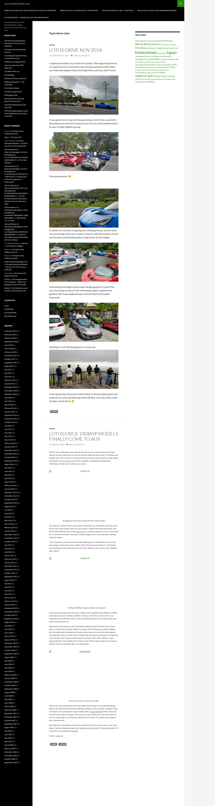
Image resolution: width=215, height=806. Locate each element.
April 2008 (8, 703)
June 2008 (8, 696)
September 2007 (10, 724)
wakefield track (140, 82)
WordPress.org (10, 316)
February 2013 (10, 527)
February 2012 (10, 559)
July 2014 (8, 468)
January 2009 (9, 678)
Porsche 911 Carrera (150, 67)
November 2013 (10, 496)
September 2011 (10, 576)
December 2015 (10, 415)
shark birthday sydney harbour (146, 73)
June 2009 (8, 664)
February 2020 (10, 338)
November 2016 (10, 391)
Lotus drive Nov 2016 (75, 50)
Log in (6, 305)
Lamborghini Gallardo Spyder (161, 56)
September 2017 (10, 362)
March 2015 (9, 440)
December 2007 (10, 713)
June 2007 (8, 734)
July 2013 (8, 510)
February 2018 (10, 352)
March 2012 (9, 555)
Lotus (52, 45)
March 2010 (9, 636)
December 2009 (10, 643)
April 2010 (8, 633)
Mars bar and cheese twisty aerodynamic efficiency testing (16, 237)
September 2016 (10, 394)
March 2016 (9, 405)
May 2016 (8, 398)
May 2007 (8, 738)
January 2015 (9, 447)
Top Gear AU (139, 79)
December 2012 (10, 534)
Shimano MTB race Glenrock (15, 78)
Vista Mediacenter (169, 79)
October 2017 (9, 359)
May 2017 (8, 373)
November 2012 (10, 538)
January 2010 (9, 640)
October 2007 (9, 720)
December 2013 (10, 492)
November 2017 (10, 355)
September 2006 (10, 762)
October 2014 (9, 457)
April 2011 (8, 594)
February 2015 (10, 443)
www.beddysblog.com (17, 3)
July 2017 (8, 370)
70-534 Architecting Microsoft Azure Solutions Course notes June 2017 (16, 113)
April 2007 (8, 741)
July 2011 (8, 584)
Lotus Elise (154, 59)
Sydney (157, 76)
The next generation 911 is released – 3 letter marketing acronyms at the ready (15, 282)
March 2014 (9, 482)
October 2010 (9, 615)
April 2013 (8, 520)
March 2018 (9, 348)
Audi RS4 (164, 40)
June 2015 (8, 429)
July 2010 (8, 626)
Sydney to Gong (167, 76)
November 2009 (10, 647)
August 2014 (9, 464)
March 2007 (9, 745)
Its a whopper (9, 75)
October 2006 (9, 759)
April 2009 (8, 671)
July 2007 (8, 731)
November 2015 (10, 419)
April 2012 (8, 552)
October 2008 (9, 685)
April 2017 (8, 377)
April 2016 (8, 401)
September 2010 (10, 619)
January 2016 (9, 412)
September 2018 (10, 341)
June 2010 (8, 629)
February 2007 (10, 748)
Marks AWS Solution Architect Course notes (79, 10)
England (160, 48)
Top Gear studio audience (153, 79)
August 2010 (9, 622)
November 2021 (10, 331)
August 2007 (9, 727)
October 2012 (9, 541)
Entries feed (8, 309)
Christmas (141, 47)
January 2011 (9, 605)
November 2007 (10, 717)
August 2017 (9, 366)
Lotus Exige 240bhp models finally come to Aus (83, 436)
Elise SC (154, 48)
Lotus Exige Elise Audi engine (145, 65)
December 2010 (10, 608)
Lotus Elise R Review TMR (169, 59)
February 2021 (10, 334)
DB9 (148, 48)
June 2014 (8, 471)
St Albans (161, 72)
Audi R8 (156, 41)
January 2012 (9, 562)
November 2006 (10, 755)
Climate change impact (13, 91)
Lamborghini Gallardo (142, 56)
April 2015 (8, 436)
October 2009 (9, 650)
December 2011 (10, 566)
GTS (176, 48)
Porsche (139, 67)
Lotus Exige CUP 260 (158, 62)
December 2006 (10, 752)
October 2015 (9, 422)
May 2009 (8, 668)
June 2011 (8, 587)
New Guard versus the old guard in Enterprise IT (15, 179)
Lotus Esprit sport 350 (142, 62)
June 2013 (8, 513)
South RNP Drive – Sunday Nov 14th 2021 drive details (26, 17)
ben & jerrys (143, 44)
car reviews (165, 44)
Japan (171, 52)
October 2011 (9, 573)
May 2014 (8, 475)
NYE (175, 64)
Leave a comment (81, 56)
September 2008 (10, 689)
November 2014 (10, 454)
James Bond (162, 53)
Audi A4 (150, 41)
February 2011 (10, 601)
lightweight (139, 59)
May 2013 (8, 517)
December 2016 (10, 387)
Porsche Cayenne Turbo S (160, 70)
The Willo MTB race (11, 71)
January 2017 (9, 384)
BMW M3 (156, 44)
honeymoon (146, 52)
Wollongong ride (10, 95)
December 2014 (10, 450)
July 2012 (8, 545)
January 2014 (9, 489)
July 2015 (8, 426)
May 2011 (8, 591)
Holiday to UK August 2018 (14, 62)
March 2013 (9, 524)
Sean (6, 137)
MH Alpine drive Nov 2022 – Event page (117, 10)
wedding (150, 81)
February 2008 (10, 710)
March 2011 (9, 598)
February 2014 (10, 485)
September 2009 (10, 654)
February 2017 (10, 380)
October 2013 (9, 499)
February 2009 (10, 675)
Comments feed (10, 312)
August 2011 (9, 580)
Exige (54, 744)
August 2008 (9, 692)
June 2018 (8, 345)
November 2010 (10, 612)
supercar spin (144, 76)
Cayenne (172, 44)
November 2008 (10, 682)
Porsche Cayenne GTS (143, 70)
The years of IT (16, 137)
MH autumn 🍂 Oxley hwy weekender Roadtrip (157, 10)
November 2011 (10, 569)
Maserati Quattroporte (164, 65)
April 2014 (8, 478)
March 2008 (9, 706)
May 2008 (8, 699)
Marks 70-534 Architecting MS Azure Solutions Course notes (30, 10)
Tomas (6, 279)
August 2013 (9, 506)
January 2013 (9, 531)
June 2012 (8, 548)
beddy (170, 41)
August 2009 (9, 657)
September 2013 (10, 503)
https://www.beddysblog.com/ (15, 262)
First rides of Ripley (11, 88)
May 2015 (8, 433)
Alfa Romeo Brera (141, 41)
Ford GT (172, 48)
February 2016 (10, 408)
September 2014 (10, 461)
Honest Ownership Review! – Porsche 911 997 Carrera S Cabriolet (15, 43)
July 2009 (8, 661)
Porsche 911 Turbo (166, 67)
